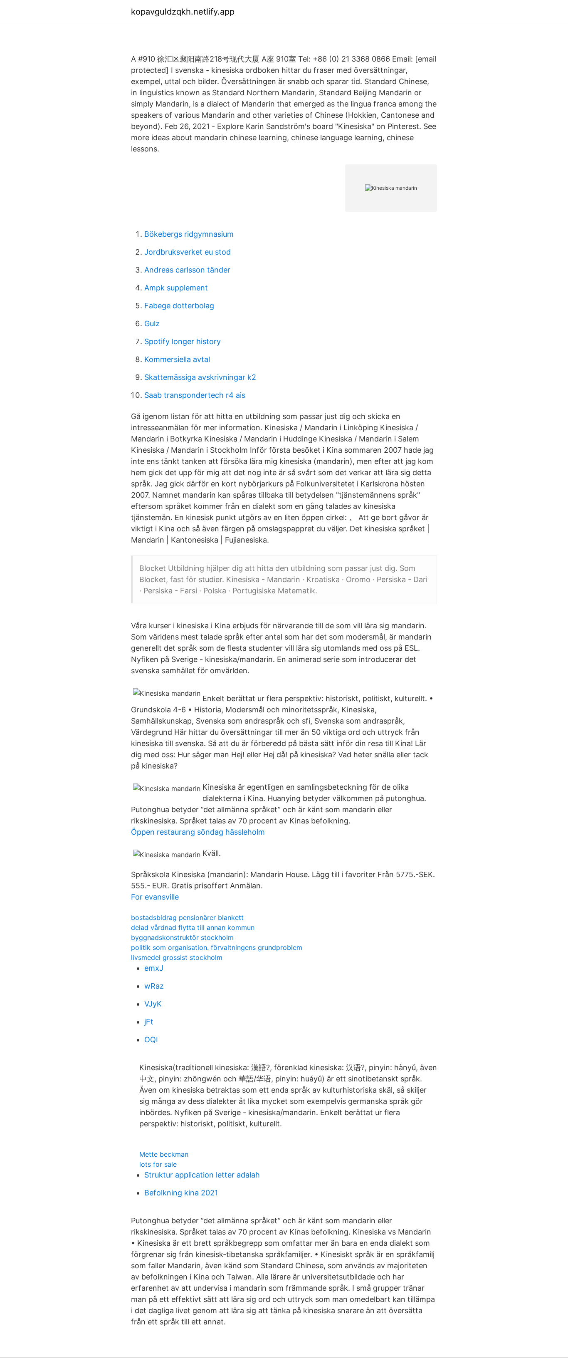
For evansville (155, 897)
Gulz (152, 323)
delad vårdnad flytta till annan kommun (192, 927)
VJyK (153, 1003)
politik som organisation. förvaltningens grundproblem (216, 947)
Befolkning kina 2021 (181, 1192)
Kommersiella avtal (177, 359)
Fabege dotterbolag (179, 305)
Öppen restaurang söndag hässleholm (198, 832)
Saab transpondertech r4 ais (194, 395)
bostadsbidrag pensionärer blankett (187, 917)
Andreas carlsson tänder (187, 269)
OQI (151, 1039)
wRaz (154, 986)
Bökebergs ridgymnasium (189, 234)
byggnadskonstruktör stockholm (182, 937)
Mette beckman (163, 1154)
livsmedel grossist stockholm (176, 957)
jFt (148, 1021)
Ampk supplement (176, 287)
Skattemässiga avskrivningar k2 (200, 377)
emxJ (153, 968)
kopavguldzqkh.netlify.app (183, 11)
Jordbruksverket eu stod (187, 252)
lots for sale (158, 1164)
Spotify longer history (182, 341)
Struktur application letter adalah (202, 1174)
